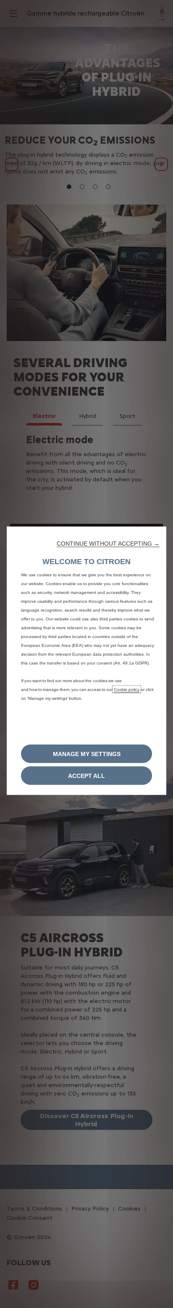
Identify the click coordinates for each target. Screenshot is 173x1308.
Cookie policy (126, 689)
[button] (108, 543)
